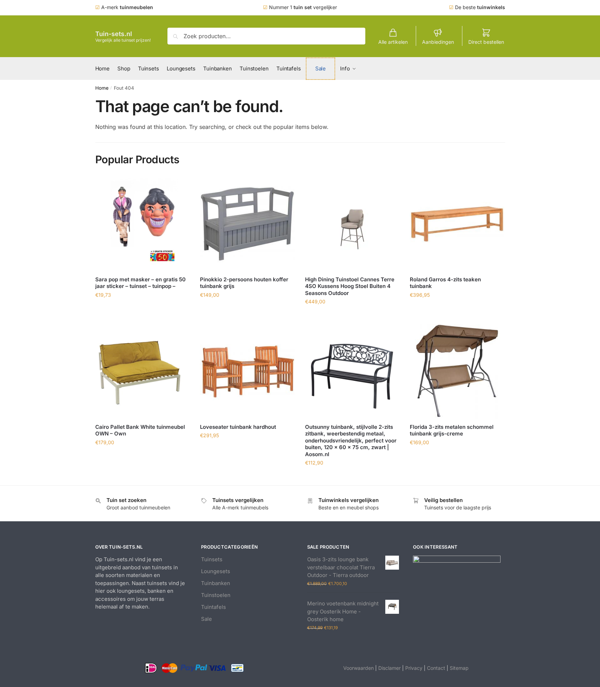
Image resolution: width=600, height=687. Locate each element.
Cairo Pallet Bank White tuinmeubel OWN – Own (140, 430)
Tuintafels (213, 607)
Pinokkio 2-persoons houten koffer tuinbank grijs (244, 283)
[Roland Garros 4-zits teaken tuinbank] (457, 224)
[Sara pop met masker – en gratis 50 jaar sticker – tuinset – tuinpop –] (142, 224)
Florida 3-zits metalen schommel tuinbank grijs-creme (452, 430)
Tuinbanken (215, 583)
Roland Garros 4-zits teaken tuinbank (445, 283)
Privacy (413, 668)
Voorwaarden (358, 668)
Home (102, 88)
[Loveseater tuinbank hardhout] (247, 371)
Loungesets (215, 571)
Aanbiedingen (438, 42)
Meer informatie (142, 310)
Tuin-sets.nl (113, 33)
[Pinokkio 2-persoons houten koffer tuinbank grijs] (247, 224)
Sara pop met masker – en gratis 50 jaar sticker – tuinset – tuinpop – (140, 283)
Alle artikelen (393, 42)
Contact (436, 668)
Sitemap (459, 668)
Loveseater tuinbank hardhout (238, 427)
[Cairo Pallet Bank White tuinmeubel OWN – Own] (142, 371)
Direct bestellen (486, 42)
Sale (206, 619)
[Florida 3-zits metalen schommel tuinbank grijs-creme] (457, 371)
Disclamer (389, 668)
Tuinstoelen (215, 595)
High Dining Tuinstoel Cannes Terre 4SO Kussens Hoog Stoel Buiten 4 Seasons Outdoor (349, 286)
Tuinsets (211, 559)
